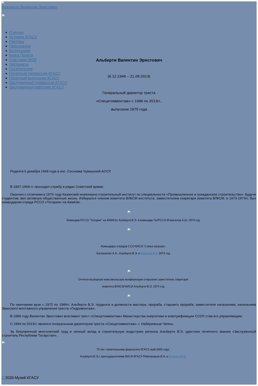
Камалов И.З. (150, 253)
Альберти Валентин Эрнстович (29, 7)
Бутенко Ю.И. (177, 356)
